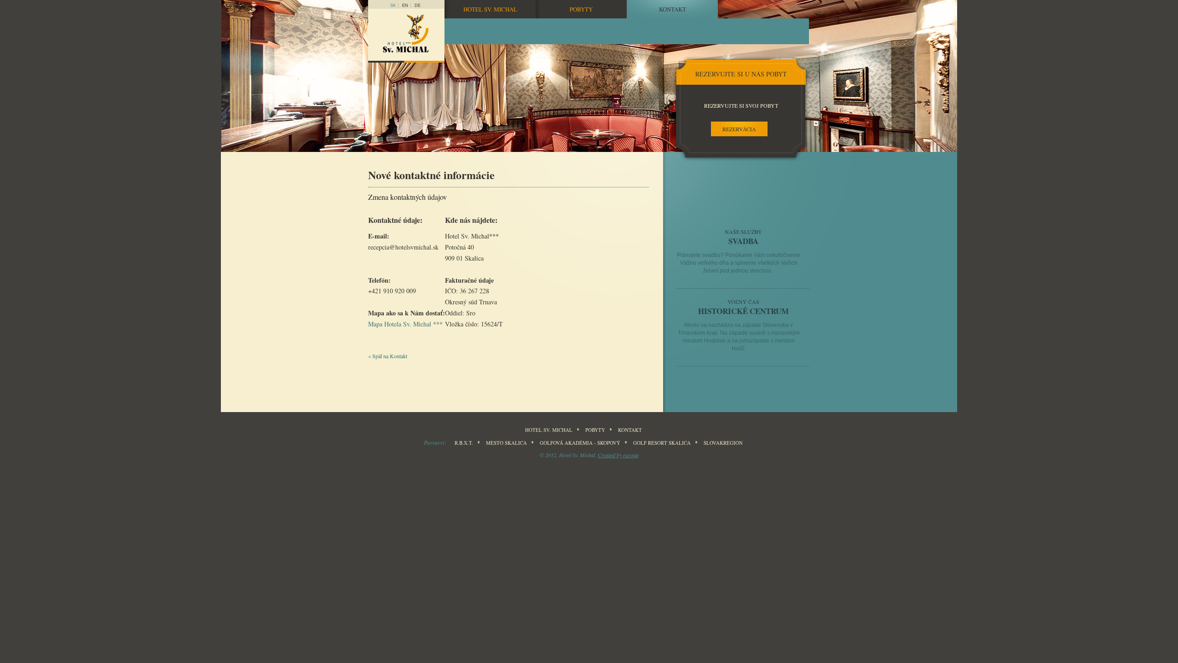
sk (393, 5)
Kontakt (672, 9)
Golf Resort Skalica (662, 442)
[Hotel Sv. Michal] (406, 36)
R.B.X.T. (464, 442)
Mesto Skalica (506, 442)
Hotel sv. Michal (490, 9)
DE (418, 5)
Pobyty (581, 9)
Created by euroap (618, 455)
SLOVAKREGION (723, 442)
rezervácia (739, 129)
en (405, 5)
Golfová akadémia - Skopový (580, 442)
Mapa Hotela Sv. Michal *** (405, 324)
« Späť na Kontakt (387, 356)
